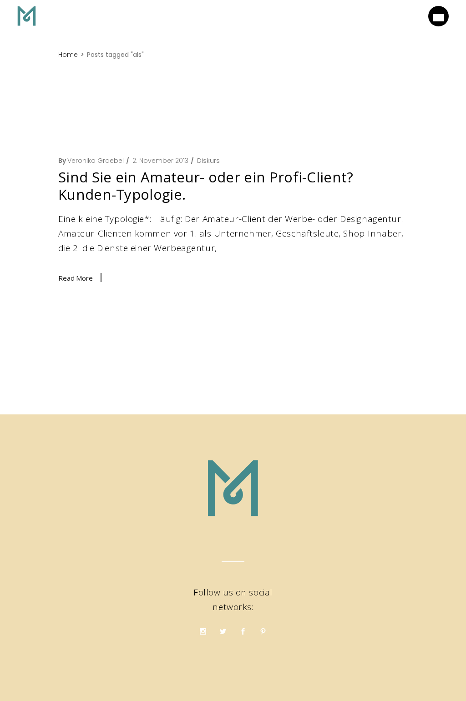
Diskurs (208, 160)
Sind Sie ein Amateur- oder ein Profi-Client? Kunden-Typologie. (206, 185)
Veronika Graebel (95, 160)
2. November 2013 (160, 160)
